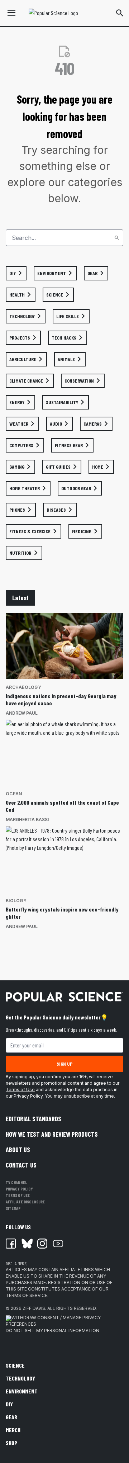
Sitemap (13, 1208)
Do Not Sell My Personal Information (52, 1330)
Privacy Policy (28, 1096)
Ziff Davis (34, 1308)
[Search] (117, 238)
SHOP (11, 1442)
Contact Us (21, 1165)
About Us (18, 1150)
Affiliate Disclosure (25, 1201)
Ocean (14, 793)
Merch (13, 1429)
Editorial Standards (33, 1119)
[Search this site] (119, 12)
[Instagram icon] (42, 1244)
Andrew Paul (22, 713)
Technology (20, 1378)
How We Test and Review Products (52, 1134)
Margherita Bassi (27, 819)
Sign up (64, 1064)
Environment (22, 1391)
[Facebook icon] (11, 1244)
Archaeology (23, 687)
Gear (11, 1417)
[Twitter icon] (27, 1244)
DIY (9, 1404)
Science (15, 1365)
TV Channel (16, 1182)
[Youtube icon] (58, 1244)
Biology (16, 900)
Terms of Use (20, 1089)
